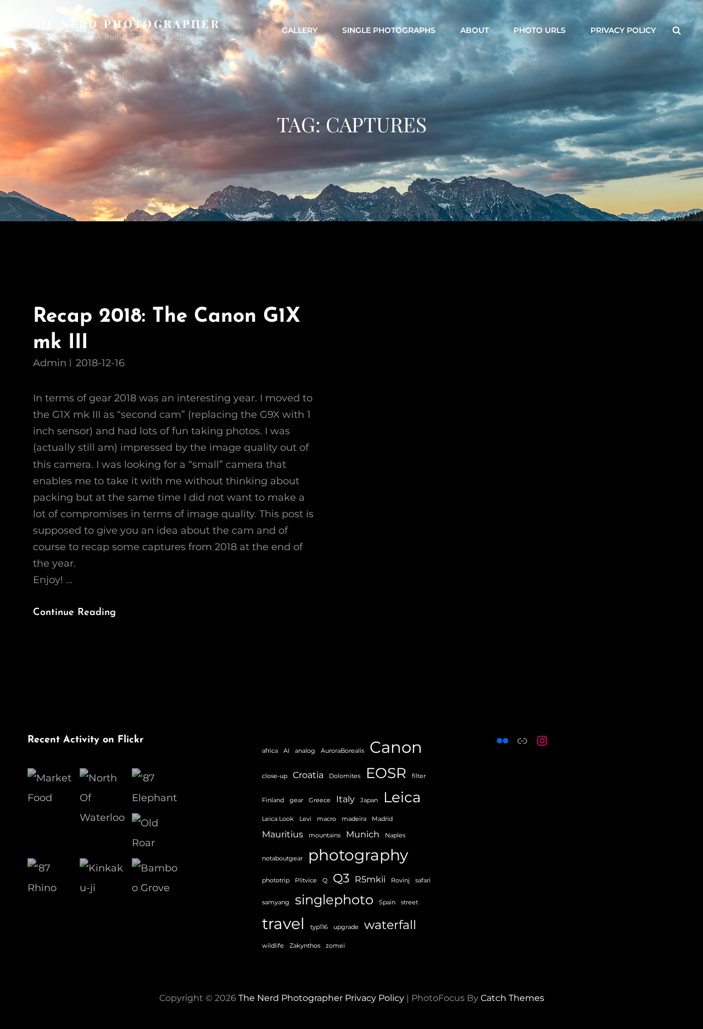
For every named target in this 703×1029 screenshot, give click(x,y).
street (409, 902)
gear (296, 800)
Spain (387, 902)
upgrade (346, 927)
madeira (354, 819)
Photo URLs (540, 30)
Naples (395, 835)
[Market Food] (50, 788)
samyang (275, 902)
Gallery (299, 30)
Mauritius (282, 834)
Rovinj (400, 880)
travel (283, 923)
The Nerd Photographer (123, 23)
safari (423, 880)
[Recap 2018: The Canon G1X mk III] (527, 462)
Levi (305, 819)
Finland (273, 800)
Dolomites (344, 776)
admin (49, 363)
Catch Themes (512, 998)
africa (270, 750)
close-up (274, 776)
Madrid (382, 819)
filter (419, 776)
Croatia (308, 775)
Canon (396, 747)
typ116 (319, 927)
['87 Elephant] (155, 788)
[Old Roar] (155, 833)
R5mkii (370, 879)
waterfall (390, 925)
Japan (369, 800)
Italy (345, 799)
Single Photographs (389, 30)
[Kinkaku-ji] (103, 878)
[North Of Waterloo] (103, 797)
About (474, 30)
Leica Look (278, 819)
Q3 (341, 878)
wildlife (273, 945)
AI (286, 750)
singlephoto (334, 899)
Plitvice (306, 880)
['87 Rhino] (50, 878)
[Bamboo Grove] (155, 878)
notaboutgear (282, 858)
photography (358, 855)
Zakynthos (304, 945)
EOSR (386, 773)
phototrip (275, 880)
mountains (325, 835)
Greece (320, 800)
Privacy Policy (623, 30)
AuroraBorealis (342, 750)
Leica (402, 797)
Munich (363, 834)
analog (305, 750)
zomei (335, 945)
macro (326, 819)
